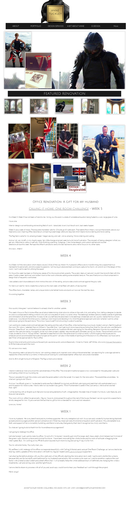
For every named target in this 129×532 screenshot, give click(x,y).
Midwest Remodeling (114, 342)
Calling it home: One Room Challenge (59, 208)
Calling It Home (75, 451)
